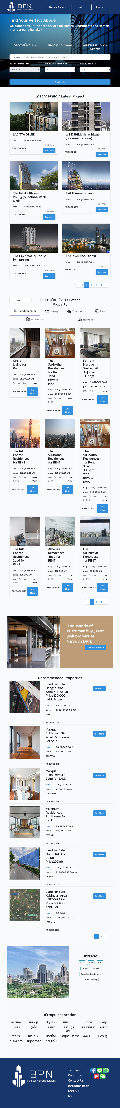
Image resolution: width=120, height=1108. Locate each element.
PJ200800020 (19, 214)
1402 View (49, 270)
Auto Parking (91, 979)
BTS (82, 962)
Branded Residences (91, 974)
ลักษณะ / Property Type (56, 63)
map (48, 705)
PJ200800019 (71, 207)
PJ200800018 (19, 273)
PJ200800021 (71, 152)
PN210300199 (89, 399)
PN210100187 (53, 410)
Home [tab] (54, 311)
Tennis (85, 968)
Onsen (96, 968)
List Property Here (95, 647)
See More (49, 150)
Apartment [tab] (38, 319)
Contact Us (76, 1080)
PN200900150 (19, 591)
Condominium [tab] (27, 311)
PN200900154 (89, 587)
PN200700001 (19, 391)
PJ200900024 (19, 148)
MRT (91, 962)
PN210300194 (53, 489)
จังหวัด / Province (88, 63)
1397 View (49, 211)
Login (80, 7)
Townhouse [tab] (79, 311)
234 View (102, 266)
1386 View (102, 203)
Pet (100, 962)
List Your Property (58, 7)
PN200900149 (54, 587)
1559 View (49, 145)
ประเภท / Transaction (19, 63)
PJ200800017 (71, 269)
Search (61, 81)
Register (100, 7)
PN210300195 (18, 489)
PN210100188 (88, 508)
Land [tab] (103, 311)
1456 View (102, 148)
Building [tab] (88, 319)
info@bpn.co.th (78, 1085)
